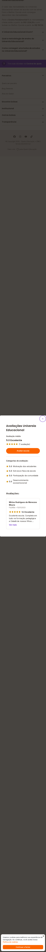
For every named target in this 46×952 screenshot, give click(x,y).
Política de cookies (10, 942)
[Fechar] (43, 419)
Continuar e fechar (23, 947)
